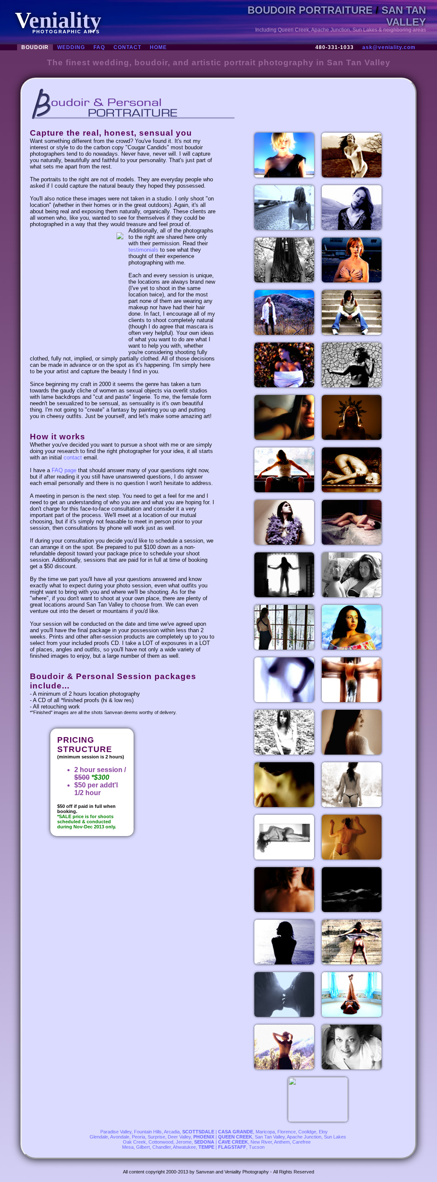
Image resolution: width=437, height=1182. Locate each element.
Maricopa (265, 1131)
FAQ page (64, 470)
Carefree (301, 1141)
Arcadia (172, 1131)
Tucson (257, 1147)
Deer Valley (179, 1136)
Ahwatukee (184, 1147)
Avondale (119, 1136)
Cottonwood (161, 1141)
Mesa (128, 1147)
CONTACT (127, 47)
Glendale (99, 1136)
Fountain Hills (148, 1131)
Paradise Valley (115, 1131)
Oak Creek (134, 1141)
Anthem (282, 1141)
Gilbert (143, 1147)
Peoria (138, 1136)
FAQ (99, 47)
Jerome (184, 1141)
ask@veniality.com (389, 47)
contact (73, 457)
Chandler (161, 1147)
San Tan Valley (270, 1136)
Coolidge (307, 1131)
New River (261, 1141)
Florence (286, 1131)
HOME (158, 47)
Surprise (156, 1136)
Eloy (323, 1131)
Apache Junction (304, 1136)
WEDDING (71, 47)
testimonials (143, 250)
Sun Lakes (335, 1136)
